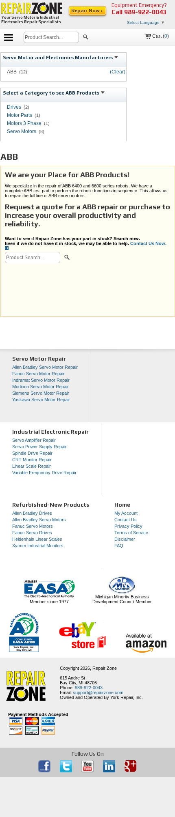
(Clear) (117, 72)
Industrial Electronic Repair (50, 431)
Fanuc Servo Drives (32, 532)
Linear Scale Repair (31, 466)
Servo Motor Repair (39, 358)
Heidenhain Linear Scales (37, 539)
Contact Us (125, 519)
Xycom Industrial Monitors (37, 545)
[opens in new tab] (45, 770)
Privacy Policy (128, 526)
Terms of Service (131, 532)
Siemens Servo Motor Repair (40, 393)
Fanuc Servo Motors (32, 526)
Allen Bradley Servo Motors (39, 519)
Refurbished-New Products (51, 504)
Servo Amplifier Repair (34, 440)
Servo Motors (21, 131)
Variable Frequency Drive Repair (44, 472)
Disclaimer (124, 539)
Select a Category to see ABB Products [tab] (52, 93)
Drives (14, 107)
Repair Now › (87, 10)
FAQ (118, 545)
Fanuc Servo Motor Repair (38, 373)
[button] (85, 38)
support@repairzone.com (98, 692)
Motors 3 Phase (24, 123)
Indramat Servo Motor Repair (41, 380)
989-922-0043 (145, 12)
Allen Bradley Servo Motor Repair (45, 367)
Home (122, 504)
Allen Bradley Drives (32, 513)
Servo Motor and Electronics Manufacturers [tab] (58, 57)
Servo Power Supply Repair (39, 446)
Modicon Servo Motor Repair (40, 386)
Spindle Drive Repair (32, 453)
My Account (126, 513)
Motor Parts (19, 115)
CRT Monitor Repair (32, 459)
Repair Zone (104, 668)
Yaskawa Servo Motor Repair (41, 399)
